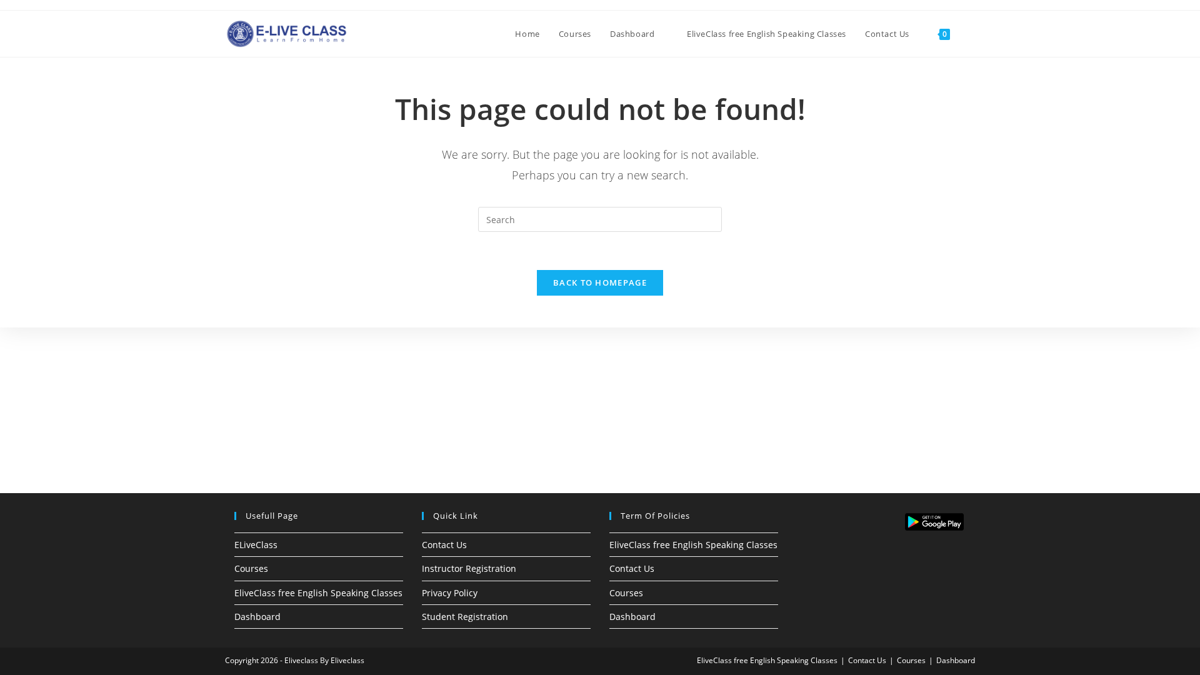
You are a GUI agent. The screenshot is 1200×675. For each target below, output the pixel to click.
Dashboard (257, 616)
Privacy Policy (450, 593)
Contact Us (444, 545)
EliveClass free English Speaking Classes (318, 593)
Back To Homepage (600, 282)
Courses (251, 568)
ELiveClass (256, 545)
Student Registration (465, 616)
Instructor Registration (469, 568)
